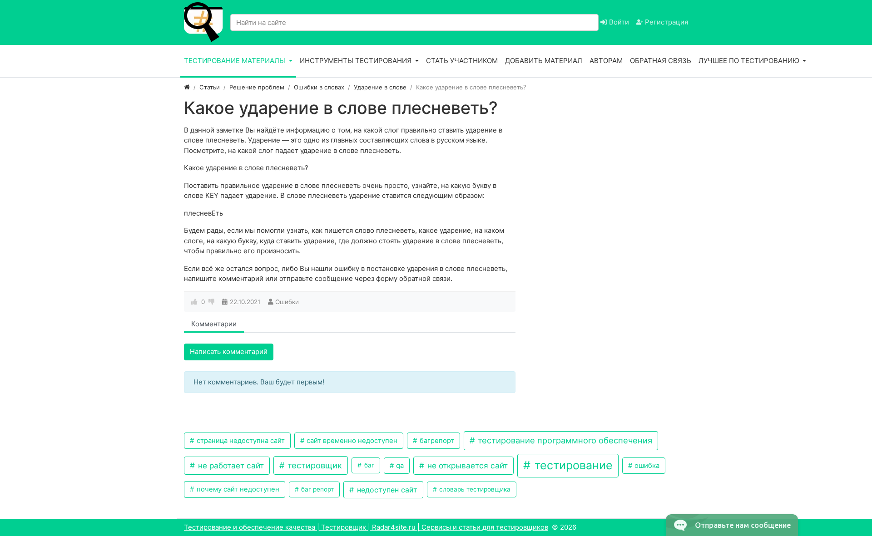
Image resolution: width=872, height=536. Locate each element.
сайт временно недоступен (351, 441)
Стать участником (462, 60)
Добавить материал (543, 60)
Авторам (606, 60)
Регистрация (665, 22)
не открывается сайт (466, 465)
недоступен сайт (386, 489)
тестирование (572, 465)
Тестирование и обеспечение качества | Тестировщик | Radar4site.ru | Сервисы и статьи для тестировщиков (366, 527)
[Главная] (187, 87)
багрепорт (436, 441)
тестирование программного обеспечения (564, 440)
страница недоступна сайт (240, 441)
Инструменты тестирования (356, 60)
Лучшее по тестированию (750, 60)
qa (399, 466)
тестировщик (313, 465)
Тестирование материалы (235, 60)
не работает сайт (230, 465)
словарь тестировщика (473, 489)
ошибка (646, 466)
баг (368, 465)
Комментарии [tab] (214, 324)
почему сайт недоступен (237, 489)
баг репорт (316, 489)
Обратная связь (660, 60)
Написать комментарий (229, 351)
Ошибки (287, 301)
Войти (618, 22)
